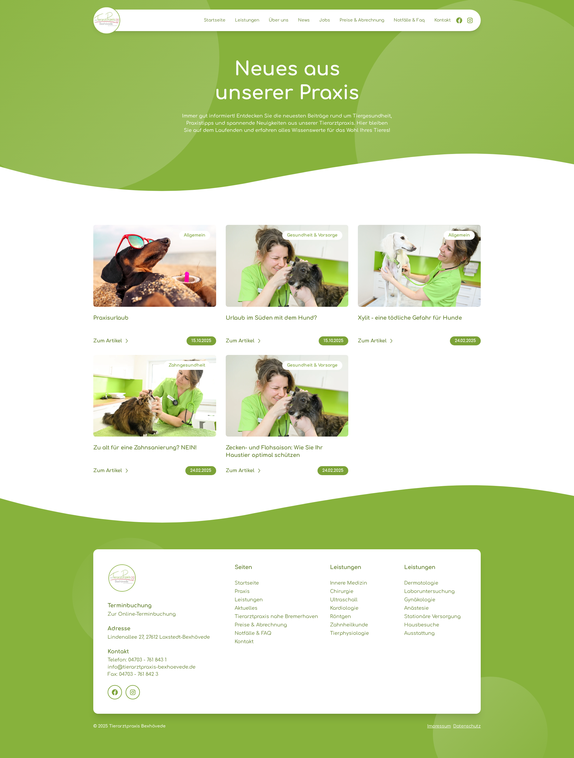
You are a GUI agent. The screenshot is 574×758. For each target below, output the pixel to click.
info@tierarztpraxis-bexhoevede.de (152, 667)
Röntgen (340, 616)
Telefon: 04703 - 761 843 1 (137, 660)
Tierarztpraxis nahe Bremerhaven (276, 616)
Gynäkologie (419, 600)
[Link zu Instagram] (470, 20)
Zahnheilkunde (349, 625)
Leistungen (247, 20)
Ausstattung (419, 633)
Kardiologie (344, 608)
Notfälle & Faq (409, 20)
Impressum (439, 726)
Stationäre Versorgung (432, 616)
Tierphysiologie (349, 633)
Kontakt (442, 20)
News (304, 20)
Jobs (324, 20)
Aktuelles (246, 608)
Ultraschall (344, 600)
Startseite (214, 20)
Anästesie (416, 608)
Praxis (242, 591)
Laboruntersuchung (429, 591)
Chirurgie (341, 591)
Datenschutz (467, 726)
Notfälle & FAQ (253, 633)
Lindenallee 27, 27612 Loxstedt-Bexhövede (159, 637)
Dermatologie (421, 583)
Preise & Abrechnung (362, 20)
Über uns (278, 20)
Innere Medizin (348, 583)
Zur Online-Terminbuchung (142, 614)
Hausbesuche (421, 625)
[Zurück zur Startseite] (106, 20)
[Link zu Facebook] (459, 20)
